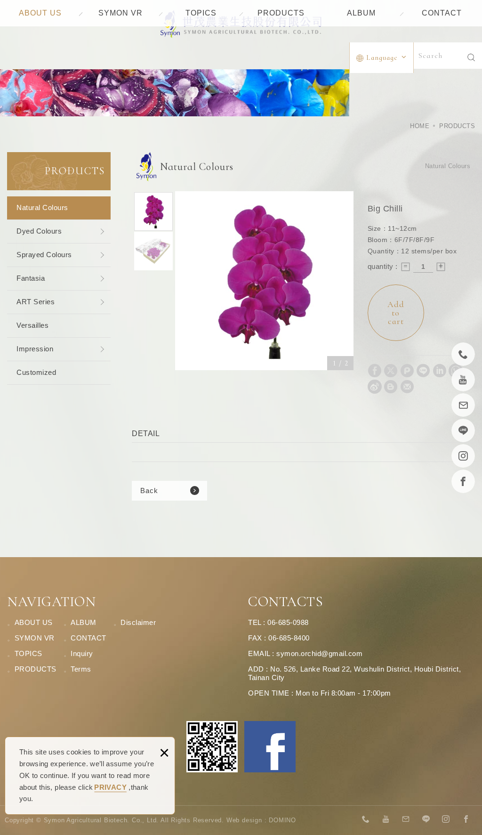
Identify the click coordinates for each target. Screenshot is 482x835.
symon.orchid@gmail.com (319, 653)
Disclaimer (138, 622)
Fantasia (30, 278)
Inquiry (82, 653)
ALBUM (361, 13)
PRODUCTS (281, 13)
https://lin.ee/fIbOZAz (426, 819)
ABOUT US (40, 13)
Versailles (32, 325)
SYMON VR (120, 13)
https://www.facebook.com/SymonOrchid (466, 819)
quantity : (383, 266)
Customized (36, 372)
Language (382, 57)
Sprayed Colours (44, 255)
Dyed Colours (39, 231)
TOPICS (201, 13)
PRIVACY (110, 787)
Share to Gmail (407, 387)
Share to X (391, 371)
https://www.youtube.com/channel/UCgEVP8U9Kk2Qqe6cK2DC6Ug (386, 819)
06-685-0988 (288, 622)
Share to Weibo (375, 387)
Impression (34, 349)
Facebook (270, 746)
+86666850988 (366, 819)
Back (149, 490)
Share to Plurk (407, 371)
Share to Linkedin (440, 371)
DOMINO (282, 820)
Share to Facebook (375, 371)
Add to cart (395, 312)
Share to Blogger (391, 387)
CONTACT (442, 13)
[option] (264, 280)
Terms (81, 669)
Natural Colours (42, 207)
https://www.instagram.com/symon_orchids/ (446, 819)
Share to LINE (423, 371)
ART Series (35, 302)
